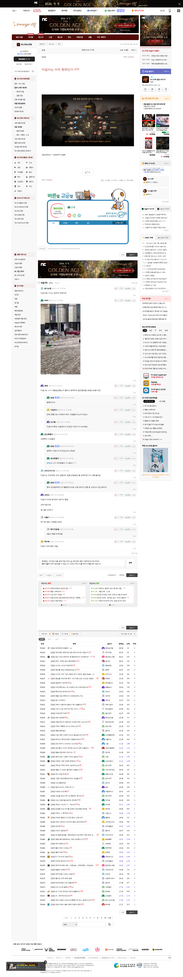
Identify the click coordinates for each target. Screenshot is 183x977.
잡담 (49, 639)
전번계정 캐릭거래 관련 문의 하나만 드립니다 (70, 652)
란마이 (107, 691)
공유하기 (42, 44)
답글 (134, 295)
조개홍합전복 (110, 735)
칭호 (88, 223)
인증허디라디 (110, 878)
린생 (43, 50)
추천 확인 (130, 180)
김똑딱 (107, 852)
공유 (102, 180)
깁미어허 (108, 726)
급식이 (107, 783)
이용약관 (68, 958)
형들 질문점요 (58, 731)
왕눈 (106, 787)
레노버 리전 (18, 327)
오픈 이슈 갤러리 (19, 259)
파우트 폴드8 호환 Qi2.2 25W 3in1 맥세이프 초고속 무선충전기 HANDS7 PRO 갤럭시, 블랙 (156, 319)
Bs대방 (107, 904)
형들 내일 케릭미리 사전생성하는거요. (67, 696)
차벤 (15, 299)
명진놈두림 (109, 648)
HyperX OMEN (19, 323)
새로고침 (134, 283)
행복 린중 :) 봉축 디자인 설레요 (64, 757)
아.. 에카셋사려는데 (60, 896)
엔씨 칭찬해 (57, 718)
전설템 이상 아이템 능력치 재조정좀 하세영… (70, 809)
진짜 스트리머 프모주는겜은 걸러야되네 (68, 822)
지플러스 (108, 739)
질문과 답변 (20, 131)
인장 (53, 223)
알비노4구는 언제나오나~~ (63, 787)
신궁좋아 (108, 896)
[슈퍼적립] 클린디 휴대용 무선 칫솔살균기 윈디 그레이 (156, 311)
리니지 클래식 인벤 (20, 203)
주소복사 (42, 249)
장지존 (107, 696)
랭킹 (76, 223)
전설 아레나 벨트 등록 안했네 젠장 (66, 904)
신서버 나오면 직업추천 (62, 665)
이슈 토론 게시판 (19, 139)
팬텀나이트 (109, 774)
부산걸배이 (109, 709)
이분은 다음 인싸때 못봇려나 (63, 761)
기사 (30, 163)
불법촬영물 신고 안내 (108, 958)
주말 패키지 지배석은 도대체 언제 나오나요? (69, 722)
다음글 (48, 575)
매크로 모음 (20, 92)
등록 (130, 563)
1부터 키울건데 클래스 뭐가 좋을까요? (67, 705)
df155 (107, 670)
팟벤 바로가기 (18, 291)
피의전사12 (109, 870)
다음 (109, 918)
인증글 (56, 634)
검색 (32, 71)
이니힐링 (74, 215)
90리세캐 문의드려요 (61, 691)
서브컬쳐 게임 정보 (20, 319)
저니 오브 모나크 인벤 (21, 223)
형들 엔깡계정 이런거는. (62, 752)
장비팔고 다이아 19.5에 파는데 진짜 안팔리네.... (71, 748)
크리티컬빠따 (110, 748)
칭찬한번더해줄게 (59, 648)
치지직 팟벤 (18, 108)
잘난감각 (108, 713)
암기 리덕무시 (58, 700)
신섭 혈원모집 (58, 783)
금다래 (107, 661)
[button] (61, 605)
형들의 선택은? (59, 870)
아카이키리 (109, 835)
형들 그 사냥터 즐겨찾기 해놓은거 (65, 770)
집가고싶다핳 (110, 900)
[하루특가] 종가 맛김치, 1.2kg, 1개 (154, 303)
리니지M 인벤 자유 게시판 (129, 44)
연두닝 (107, 700)
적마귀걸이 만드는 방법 (62, 874)
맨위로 (122, 575)
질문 (57, 639)
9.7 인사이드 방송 (59, 857)
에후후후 (108, 848)
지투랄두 (108, 887)
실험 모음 (19, 96)
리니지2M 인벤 (19, 215)
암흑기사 (32, 177)
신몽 (106, 757)
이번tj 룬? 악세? (59, 713)
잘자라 (107, 731)
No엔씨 (107, 891)
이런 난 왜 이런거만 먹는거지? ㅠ (65, 709)
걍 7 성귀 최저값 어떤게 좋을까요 (65, 891)
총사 (30, 172)
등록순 (51, 283)
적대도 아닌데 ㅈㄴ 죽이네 (63, 804)
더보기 (79, 215)
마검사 (19, 191)
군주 (18, 163)
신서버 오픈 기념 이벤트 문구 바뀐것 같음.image (71, 674)
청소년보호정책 (93, 958)
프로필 (65, 223)
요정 (18, 167)
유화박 (107, 678)
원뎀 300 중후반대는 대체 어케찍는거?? (68, 839)
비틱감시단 (109, 857)
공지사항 (132, 958)
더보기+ (84, 583)
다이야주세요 (110, 770)
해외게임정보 (18, 311)
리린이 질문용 (58, 831)
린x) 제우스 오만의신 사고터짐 (64, 744)
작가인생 (108, 652)
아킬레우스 (109, 791)
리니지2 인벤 (18, 211)
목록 (125, 57)
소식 (64, 639)
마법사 (31, 167)
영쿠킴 (107, 809)
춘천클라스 (109, 683)
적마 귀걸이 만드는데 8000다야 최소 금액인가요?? (71, 900)
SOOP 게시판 (18, 111)
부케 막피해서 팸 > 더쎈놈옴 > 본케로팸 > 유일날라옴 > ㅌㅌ (75, 865)
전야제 (55, 826)
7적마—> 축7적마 (59, 813)
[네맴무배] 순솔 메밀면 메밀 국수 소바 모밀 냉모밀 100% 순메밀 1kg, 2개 (156, 307)
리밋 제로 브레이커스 (21, 335)
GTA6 (16, 346)
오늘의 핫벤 (18, 263)
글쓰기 (131, 628)
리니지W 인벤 (19, 219)
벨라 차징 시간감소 (60, 848)
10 (105, 918)
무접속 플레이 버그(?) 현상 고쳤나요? (67, 817)
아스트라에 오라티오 (21, 343)
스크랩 (107, 180)
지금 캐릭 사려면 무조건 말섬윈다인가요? (68, 735)
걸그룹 (16, 303)
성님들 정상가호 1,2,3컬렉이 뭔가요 (66, 796)
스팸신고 (122, 180)
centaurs (108, 844)
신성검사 (20, 182)
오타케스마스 (110, 822)
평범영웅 (108, 665)
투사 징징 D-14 (58, 774)
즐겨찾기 (76, 634)
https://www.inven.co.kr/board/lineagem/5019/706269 (64, 248)
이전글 (58, 575)
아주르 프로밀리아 (20, 339)
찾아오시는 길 (122, 958)
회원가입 (19, 64)
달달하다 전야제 (59, 683)
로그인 (162, 11)
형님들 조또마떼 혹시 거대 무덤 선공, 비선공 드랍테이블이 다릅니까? (78, 678)
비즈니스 (59, 958)
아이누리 (108, 674)
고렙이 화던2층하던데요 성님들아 (65, 778)
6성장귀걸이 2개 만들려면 (62, 883)
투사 (18, 177)
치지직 (16, 295)
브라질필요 (109, 826)
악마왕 (107, 800)
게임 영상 (17, 315)
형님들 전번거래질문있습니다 (64, 670)
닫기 (45, 962)
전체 (41, 639)
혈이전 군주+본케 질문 (61, 878)
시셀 (106, 744)
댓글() (131, 57)
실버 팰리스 (18, 331)
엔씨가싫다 (109, 705)
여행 (15, 307)
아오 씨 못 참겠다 (59, 887)
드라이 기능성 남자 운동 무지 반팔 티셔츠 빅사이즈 (156, 315)
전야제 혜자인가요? (60, 861)
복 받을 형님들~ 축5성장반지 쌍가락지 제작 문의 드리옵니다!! (76, 835)
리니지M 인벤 (26, 44)
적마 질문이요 (58, 844)
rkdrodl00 (108, 839)
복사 (59, 44)
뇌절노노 (108, 813)
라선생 (107, 874)
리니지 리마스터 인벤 (21, 207)
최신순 (57, 283)
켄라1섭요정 (109, 722)
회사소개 (50, 958)
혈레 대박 (56, 852)
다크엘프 (20, 172)
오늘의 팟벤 (18, 267)
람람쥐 (107, 817)
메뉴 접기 (119, 222)
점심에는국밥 (110, 657)
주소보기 (52, 44)
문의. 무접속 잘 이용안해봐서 (64, 661)
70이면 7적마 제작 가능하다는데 (65, 765)
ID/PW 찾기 (28, 64)
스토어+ (166, 98)
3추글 (66, 634)
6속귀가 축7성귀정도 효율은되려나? (66, 739)
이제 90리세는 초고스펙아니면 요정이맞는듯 (69, 687)
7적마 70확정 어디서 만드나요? (64, 726)
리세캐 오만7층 (59, 791)
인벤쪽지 (69, 215)
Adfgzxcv (108, 687)
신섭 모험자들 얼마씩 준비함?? (64, 800)
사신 (18, 186)
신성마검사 (109, 761)
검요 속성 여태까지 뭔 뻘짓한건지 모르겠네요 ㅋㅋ (71, 657)
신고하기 (114, 180)
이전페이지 (112, 575)
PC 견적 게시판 (19, 275)
